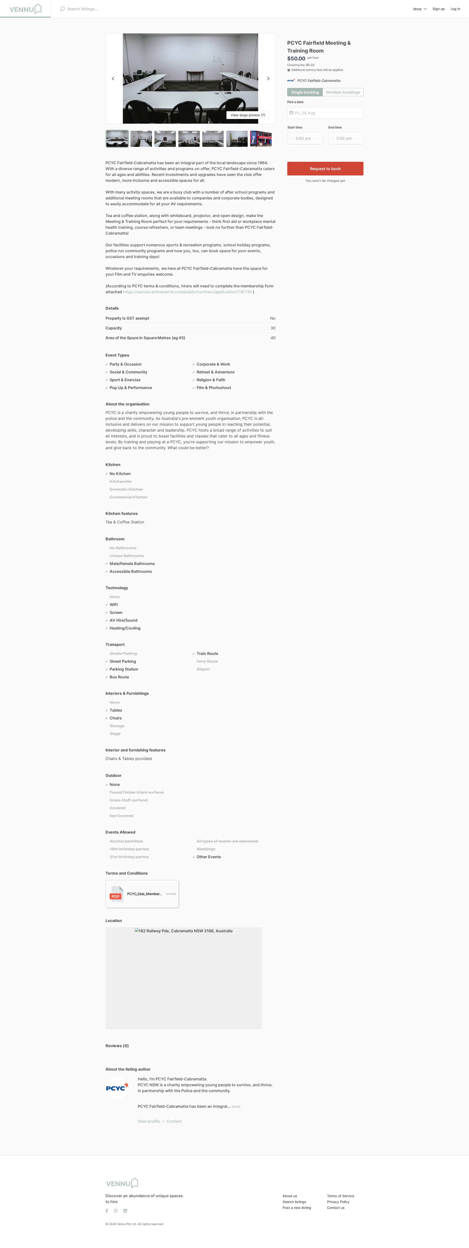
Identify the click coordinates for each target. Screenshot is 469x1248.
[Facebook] (108, 1210)
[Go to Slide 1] (117, 139)
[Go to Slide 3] (165, 139)
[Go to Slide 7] (261, 139)
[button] (190, 78)
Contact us (336, 1207)
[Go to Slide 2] (141, 139)
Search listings (294, 1202)
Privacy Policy (338, 1202)
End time (335, 127)
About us (290, 1196)
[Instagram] (115, 1210)
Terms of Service (340, 1196)
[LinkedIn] (123, 1210)
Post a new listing (297, 1207)
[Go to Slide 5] (213, 139)
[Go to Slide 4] (189, 139)
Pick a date (295, 102)
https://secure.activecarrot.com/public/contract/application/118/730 (187, 291)
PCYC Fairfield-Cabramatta (319, 80)
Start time (295, 127)
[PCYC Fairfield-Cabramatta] (117, 1087)
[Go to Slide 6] (237, 139)
